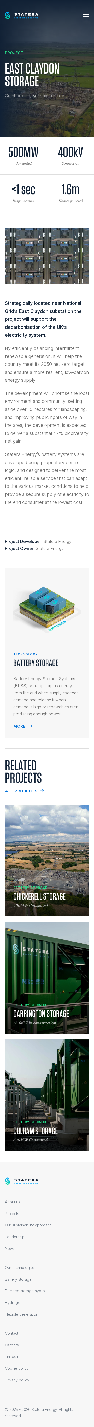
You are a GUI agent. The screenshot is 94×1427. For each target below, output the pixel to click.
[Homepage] (21, 15)
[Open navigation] (86, 15)
